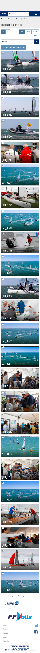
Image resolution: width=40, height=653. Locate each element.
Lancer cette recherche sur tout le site (15, 47)
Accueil (5, 19)
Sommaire (6, 641)
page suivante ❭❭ (27, 596)
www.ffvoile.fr (31, 650)
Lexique (5, 637)
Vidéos (28, 32)
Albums (35, 32)
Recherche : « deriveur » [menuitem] (29, 19)
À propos (5, 625)
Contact (5, 629)
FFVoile (29, 5)
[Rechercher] (27, 14)
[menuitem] (37, 14)
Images (35, 36)
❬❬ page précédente (13, 596)
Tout (22, 32)
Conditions (6, 633)
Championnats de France (14, 19)
